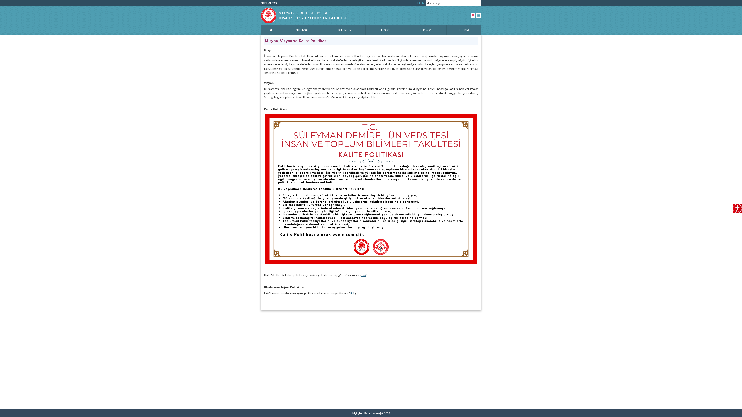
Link (363, 275)
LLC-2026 (426, 30)
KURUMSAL (302, 30)
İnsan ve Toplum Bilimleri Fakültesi (312, 18)
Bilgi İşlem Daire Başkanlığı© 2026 (371, 413)
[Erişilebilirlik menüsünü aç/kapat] (737, 208)
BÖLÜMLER (344, 30)
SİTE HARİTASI (269, 3)
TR (418, 3)
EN (422, 3)
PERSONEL (386, 30)
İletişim (464, 30)
